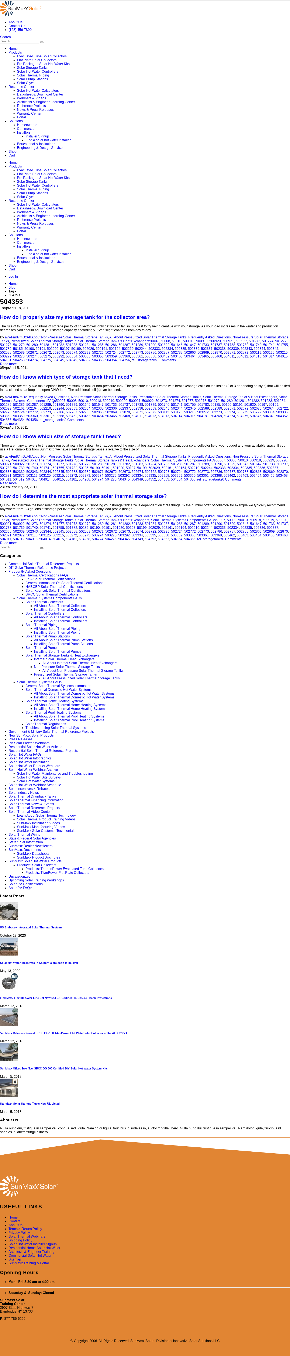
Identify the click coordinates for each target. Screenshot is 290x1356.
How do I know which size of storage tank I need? (60, 436)
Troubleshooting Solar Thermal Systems (55, 728)
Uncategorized (19, 876)
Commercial (26, 128)
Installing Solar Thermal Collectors (60, 609)
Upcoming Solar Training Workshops (36, 880)
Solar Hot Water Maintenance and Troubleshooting (55, 773)
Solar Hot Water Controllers (37, 71)
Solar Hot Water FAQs (25, 754)
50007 (154, 341)
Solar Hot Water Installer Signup (32, 1244)
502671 (32, 352)
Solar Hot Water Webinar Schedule (34, 785)
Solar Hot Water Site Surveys (39, 777)
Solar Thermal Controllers (44, 613)
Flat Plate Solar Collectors (36, 60)
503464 (190, 356)
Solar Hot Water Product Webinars (34, 766)
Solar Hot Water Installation (28, 762)
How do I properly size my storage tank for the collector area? (75, 317)
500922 (241, 341)
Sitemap (14, 1259)
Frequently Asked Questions (209, 337)
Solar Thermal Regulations (45, 724)
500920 (215, 341)
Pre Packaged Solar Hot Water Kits (43, 64)
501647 (190, 345)
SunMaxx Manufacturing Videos (41, 827)
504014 (269, 356)
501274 (267, 341)
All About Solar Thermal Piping (57, 628)
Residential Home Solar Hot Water (34, 1248)
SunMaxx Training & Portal (28, 1263)
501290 (150, 345)
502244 (141, 348)
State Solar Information (25, 842)
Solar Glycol (26, 83)
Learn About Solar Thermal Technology (46, 815)
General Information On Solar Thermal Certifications (64, 583)
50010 (176, 341)
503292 (58, 356)
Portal (21, 117)
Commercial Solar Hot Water (29, 1255)
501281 (45, 345)
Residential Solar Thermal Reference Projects (43, 750)
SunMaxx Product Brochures (38, 857)
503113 (255, 352)
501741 (269, 345)
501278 (5, 345)
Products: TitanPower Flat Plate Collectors (57, 872)
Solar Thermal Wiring (24, 834)
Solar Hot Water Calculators (38, 90)
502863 (190, 352)
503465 (203, 356)
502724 (111, 352)
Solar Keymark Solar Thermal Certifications (58, 590)
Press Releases (20, 739)
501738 (229, 345)
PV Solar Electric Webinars (28, 743)
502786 (150, 352)
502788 (177, 352)
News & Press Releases (35, 109)
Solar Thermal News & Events (31, 804)
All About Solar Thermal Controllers (60, 617)
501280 (32, 345)
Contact (14, 1221)
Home (13, 48)
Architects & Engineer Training (31, 1252)
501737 (216, 345)
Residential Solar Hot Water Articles (35, 747)
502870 (216, 352)
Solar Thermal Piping (33, 75)
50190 (29, 348)
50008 (165, 341)
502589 (19, 352)
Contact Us (16, 26)
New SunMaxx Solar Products (31, 735)
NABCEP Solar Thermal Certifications (54, 587)
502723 (98, 352)
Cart (11, 155)
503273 (19, 356)
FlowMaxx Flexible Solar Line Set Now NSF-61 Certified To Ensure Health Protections (56, 998)
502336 (193, 348)
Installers (24, 132)
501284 (84, 345)
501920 (52, 348)
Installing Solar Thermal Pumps (57, 651)
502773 (137, 352)
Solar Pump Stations (32, 79)
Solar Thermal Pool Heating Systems (53, 712)
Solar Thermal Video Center (29, 811)
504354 (111, 360)
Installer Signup (37, 136)
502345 (272, 348)
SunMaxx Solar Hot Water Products (35, 861)
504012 (242, 356)
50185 (18, 348)
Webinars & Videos (31, 98)
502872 (242, 352)
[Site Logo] (21, 15)
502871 (229, 352)
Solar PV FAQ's (20, 888)
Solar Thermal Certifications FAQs (42, 575)
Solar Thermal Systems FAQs (39, 682)
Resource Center (21, 87)
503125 (269, 352)
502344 (259, 348)
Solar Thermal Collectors (44, 602)
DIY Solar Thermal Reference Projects (37, 567)
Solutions (15, 121)
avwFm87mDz (16, 337)
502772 (124, 352)
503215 (282, 352)
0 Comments (166, 360)
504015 (282, 356)
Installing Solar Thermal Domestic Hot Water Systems (74, 697)
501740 (256, 345)
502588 (5, 352)
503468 (216, 356)
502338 (220, 348)
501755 (282, 345)
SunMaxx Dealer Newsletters (30, 846)
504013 (255, 356)
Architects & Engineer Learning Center (46, 102)
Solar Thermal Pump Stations (47, 636)
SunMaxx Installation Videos (38, 823)
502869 (203, 352)
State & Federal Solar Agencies (32, 838)
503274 (32, 356)
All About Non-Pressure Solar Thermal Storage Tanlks (67, 337)
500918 (188, 341)
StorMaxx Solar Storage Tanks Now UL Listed (30, 1103)
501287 (124, 345)
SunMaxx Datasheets (33, 853)
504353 (98, 360)
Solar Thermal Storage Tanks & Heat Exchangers (112, 341)
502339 (233, 348)
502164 (114, 348)
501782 (5, 348)
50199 (76, 348)
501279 (19, 345)
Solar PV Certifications (25, 884)
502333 (154, 348)
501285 (98, 345)
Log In (13, 276)
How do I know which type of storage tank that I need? (66, 377)
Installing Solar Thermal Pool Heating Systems (69, 720)
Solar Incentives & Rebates (28, 789)
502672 (45, 352)
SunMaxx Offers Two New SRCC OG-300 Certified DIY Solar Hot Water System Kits (54, 1068)
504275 (45, 360)
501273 (254, 341)
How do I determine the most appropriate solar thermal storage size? (83, 496)
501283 (71, 345)
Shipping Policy (20, 1240)
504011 (229, 356)
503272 (5, 356)
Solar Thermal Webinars (26, 1236)
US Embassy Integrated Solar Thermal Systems (31, 927)
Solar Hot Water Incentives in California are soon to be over (39, 962)
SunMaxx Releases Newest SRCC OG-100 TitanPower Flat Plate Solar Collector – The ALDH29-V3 (63, 1033)
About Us (15, 22)
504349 (71, 360)
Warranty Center (29, 113)
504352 (84, 360)
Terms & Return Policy (25, 1229)
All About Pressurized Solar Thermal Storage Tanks (148, 337)
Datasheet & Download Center (40, 94)
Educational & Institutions (36, 144)
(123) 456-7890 (20, 30)
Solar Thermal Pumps (41, 648)
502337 (207, 348)
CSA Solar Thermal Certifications (50, 579)
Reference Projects (31, 106)
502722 (84, 352)
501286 (111, 345)
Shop (12, 151)
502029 (88, 348)
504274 (32, 360)
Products (15, 52)
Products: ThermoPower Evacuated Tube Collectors (64, 869)
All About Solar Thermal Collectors (60, 606)
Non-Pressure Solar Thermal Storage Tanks (104, 397)
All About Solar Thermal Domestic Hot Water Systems (74, 693)
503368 (150, 356)
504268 (19, 360)
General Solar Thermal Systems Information (58, 686)
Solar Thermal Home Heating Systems (54, 701)
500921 (228, 341)
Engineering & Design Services (40, 148)
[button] (5, 37)
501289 (137, 345)
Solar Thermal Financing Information (35, 800)
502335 (180, 348)
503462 (163, 356)
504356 (124, 360)
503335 (84, 356)
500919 (202, 341)
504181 (5, 360)
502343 (246, 348)
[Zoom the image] (145, 1187)
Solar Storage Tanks (32, 67)
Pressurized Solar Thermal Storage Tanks (42, 341)
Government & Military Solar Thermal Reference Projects (51, 731)
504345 (58, 360)
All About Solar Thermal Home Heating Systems (70, 705)
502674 (71, 352)
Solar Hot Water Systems (36, 781)
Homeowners (27, 125)
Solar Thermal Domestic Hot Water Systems (58, 689)
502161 (101, 348)
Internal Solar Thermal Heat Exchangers (64, 659)
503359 (111, 356)
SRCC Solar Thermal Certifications (51, 594)
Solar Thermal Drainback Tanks (32, 796)
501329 (163, 345)
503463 (177, 356)
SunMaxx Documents (24, 850)
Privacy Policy (19, 1232)
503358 (98, 356)
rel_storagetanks (144, 360)
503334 (71, 356)
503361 (137, 356)
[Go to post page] (9, 919)
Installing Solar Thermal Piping (57, 632)
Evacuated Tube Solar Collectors (42, 56)
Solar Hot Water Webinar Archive (33, 769)
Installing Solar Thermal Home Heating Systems (70, 709)
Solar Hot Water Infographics (30, 758)
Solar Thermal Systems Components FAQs (183, 460)
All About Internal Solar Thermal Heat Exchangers (79, 663)
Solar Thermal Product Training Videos (46, 819)
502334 (167, 348)
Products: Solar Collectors (36, 865)
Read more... (9, 364)
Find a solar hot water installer (48, 140)
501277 (281, 341)
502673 (58, 352)
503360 (124, 356)
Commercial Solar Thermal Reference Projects (43, 564)
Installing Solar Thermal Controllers (60, 621)
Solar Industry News (23, 792)
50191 (40, 348)
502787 (163, 352)
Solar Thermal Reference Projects (34, 808)
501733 (203, 345)
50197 (65, 348)
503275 (45, 356)
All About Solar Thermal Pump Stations (63, 640)
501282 (58, 345)
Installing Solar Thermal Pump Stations (63, 644)
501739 (242, 345)
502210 (128, 348)
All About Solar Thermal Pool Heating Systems (69, 716)
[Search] (42, 42)
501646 (177, 345)
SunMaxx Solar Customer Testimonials (46, 830)
